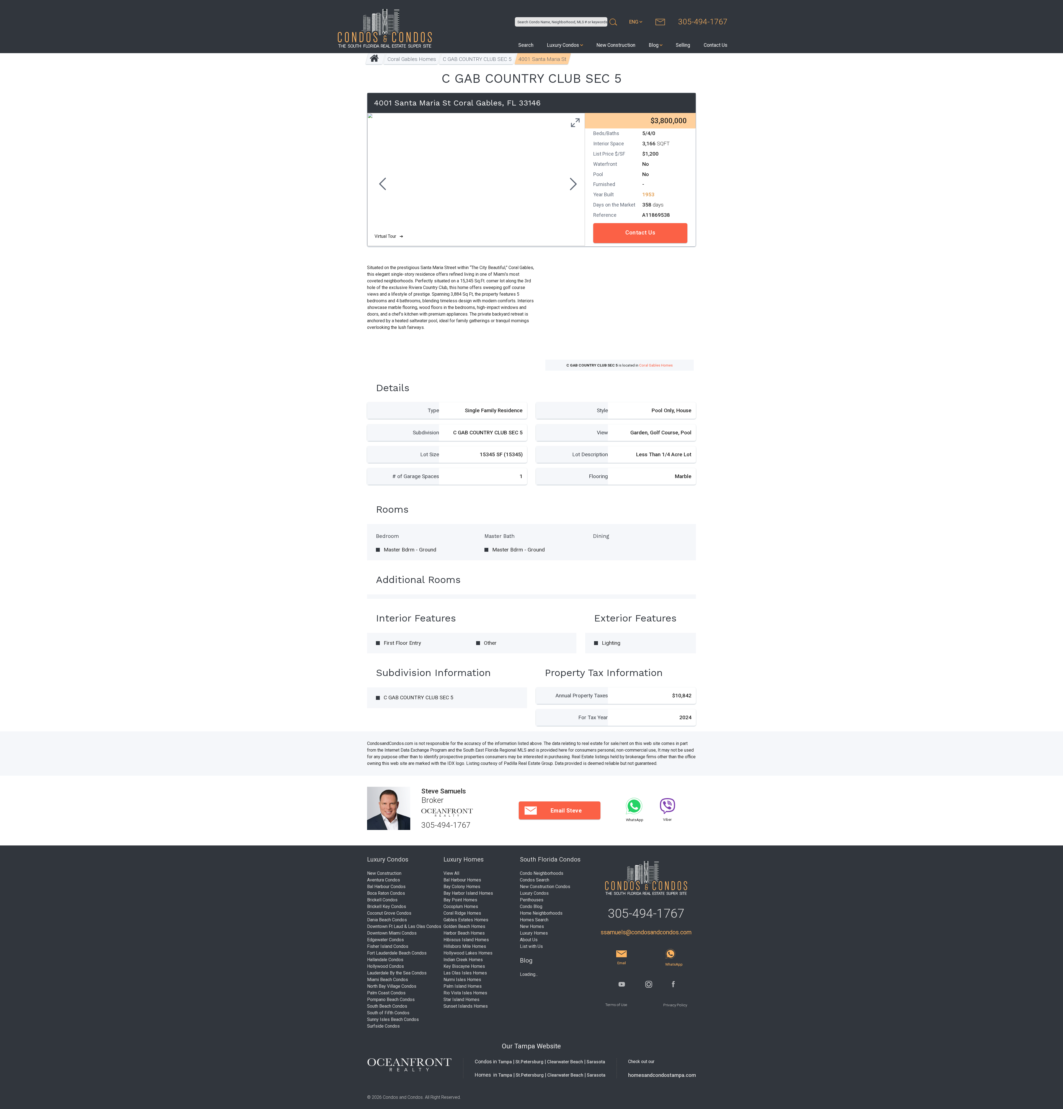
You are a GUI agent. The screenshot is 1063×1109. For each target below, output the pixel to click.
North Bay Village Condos (391, 986)
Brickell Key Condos (386, 906)
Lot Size (429, 454)
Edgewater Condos (385, 939)
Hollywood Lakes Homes (467, 953)
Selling (683, 45)
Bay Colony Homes (461, 886)
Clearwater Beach (565, 1061)
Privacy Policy (675, 1005)
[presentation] (382, 184)
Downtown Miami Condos (392, 933)
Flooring (598, 476)
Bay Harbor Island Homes (468, 893)
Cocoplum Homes (460, 906)
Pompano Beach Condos (391, 999)
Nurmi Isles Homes (462, 979)
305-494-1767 (702, 21)
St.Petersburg (529, 1061)
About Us (529, 939)
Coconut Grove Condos (389, 913)
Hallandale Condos (385, 959)
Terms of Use (616, 1004)
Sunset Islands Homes (465, 1006)
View (602, 432)
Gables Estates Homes (465, 919)
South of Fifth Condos (388, 1012)
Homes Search (534, 919)
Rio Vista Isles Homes (465, 992)
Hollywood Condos (385, 966)
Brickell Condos (382, 899)
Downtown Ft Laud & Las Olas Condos (404, 926)
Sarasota (596, 1061)
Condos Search (534, 880)
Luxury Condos (563, 45)
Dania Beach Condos (387, 919)
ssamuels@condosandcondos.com (646, 932)
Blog (654, 45)
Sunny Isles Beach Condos (393, 1019)
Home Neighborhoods (541, 913)
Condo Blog (531, 906)
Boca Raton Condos (386, 893)
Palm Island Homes (462, 986)
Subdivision (426, 432)
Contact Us (715, 45)
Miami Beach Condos (387, 979)
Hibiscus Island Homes (466, 939)
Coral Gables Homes (412, 59)
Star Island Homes (461, 999)
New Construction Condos (545, 886)
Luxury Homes (534, 933)
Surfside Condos (383, 1026)
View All (451, 873)
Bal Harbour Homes (462, 880)
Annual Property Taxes (582, 695)
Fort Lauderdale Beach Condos (397, 953)
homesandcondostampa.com (662, 1075)
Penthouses (531, 899)
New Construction (616, 45)
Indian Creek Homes (463, 959)
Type (433, 410)
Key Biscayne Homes (464, 966)
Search (525, 45)
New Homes (532, 926)
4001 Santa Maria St (542, 59)
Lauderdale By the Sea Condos (397, 973)
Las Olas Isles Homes (465, 973)
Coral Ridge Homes (462, 913)
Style (602, 410)
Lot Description (590, 454)
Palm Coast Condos (386, 992)
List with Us (531, 946)
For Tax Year (593, 717)
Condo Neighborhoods (541, 873)
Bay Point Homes (460, 899)
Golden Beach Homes (464, 926)
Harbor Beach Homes (464, 933)
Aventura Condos (383, 880)
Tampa (505, 1061)
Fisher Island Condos (387, 946)
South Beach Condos (387, 1006)
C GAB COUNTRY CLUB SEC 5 (477, 59)
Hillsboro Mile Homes (464, 946)
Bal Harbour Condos (386, 886)
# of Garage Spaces (415, 476)
